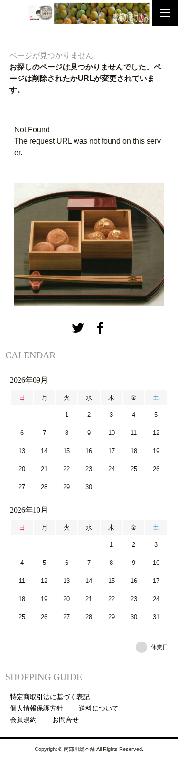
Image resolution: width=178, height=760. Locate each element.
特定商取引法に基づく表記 (50, 696)
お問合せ (65, 719)
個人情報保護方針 (36, 708)
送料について (99, 708)
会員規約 (23, 719)
